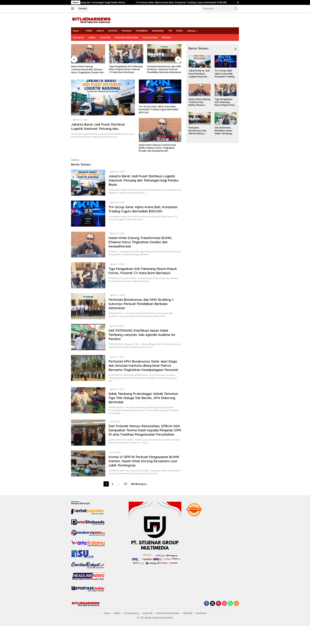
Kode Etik (105, 37)
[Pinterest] (218, 603)
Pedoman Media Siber (126, 37)
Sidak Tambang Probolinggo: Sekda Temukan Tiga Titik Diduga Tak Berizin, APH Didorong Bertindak (143, 398)
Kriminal (112, 30)
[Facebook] (206, 603)
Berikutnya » (139, 484)
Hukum (100, 30)
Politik (89, 30)
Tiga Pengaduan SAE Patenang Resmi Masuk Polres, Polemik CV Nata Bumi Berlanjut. (126, 69)
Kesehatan (158, 30)
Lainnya (191, 30)
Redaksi (83, 8)
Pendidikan (142, 30)
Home (107, 613)
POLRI (179, 30)
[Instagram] (224, 603)
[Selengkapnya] (235, 49)
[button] (235, 8)
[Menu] (73, 8)
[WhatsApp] (230, 603)
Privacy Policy (150, 37)
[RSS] (236, 603)
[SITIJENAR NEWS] (91, 19)
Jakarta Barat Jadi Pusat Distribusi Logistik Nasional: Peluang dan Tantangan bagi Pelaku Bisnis (98, 128)
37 (125, 484)
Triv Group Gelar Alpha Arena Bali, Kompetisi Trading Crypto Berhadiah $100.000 (151, 2)
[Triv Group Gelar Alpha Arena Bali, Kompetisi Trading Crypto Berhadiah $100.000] (160, 91)
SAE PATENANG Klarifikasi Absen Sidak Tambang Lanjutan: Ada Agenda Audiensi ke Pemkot (141, 334)
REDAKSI (166, 37)
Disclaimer (78, 37)
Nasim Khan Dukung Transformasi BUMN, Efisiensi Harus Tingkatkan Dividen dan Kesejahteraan (87, 69)
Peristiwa (126, 30)
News (76, 30)
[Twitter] (212, 603)
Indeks (92, 37)
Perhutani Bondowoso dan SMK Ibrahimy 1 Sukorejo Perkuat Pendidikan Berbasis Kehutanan (164, 69)
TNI (170, 30)
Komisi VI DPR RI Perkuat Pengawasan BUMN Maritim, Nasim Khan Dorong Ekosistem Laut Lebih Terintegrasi (143, 461)
